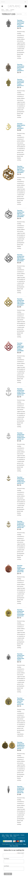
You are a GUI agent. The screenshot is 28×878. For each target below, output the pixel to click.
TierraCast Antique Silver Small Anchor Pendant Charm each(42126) (21, 437)
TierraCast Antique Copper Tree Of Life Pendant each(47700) (21, 569)
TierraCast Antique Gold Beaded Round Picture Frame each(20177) (20, 746)
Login (14, 839)
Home (2, 9)
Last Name (6, 866)
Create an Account (21, 837)
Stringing (22, 835)
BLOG (9, 837)
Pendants (12, 9)
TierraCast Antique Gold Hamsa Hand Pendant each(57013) (20, 83)
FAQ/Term (5, 837)
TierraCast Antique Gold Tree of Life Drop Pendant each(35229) (20, 613)
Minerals (3, 836)
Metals (11, 835)
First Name (6, 858)
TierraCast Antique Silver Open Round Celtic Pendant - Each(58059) (21, 258)
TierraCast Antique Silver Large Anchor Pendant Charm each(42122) (21, 393)
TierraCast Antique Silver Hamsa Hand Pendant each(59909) (20, 24)
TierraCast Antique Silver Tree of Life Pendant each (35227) (20, 658)
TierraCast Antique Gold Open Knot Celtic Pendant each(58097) (20, 170)
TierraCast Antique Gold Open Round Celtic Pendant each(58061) (20, 303)
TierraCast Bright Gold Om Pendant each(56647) (21, 127)
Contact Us (14, 837)
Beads (7, 9)
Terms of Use (15, 845)
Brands (15, 836)
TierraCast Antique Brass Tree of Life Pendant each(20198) (20, 702)
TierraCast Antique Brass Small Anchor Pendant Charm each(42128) (21, 525)
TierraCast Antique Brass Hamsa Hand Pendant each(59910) (20, 68)
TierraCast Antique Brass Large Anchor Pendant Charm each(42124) (21, 481)
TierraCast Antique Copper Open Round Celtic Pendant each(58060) (20, 347)
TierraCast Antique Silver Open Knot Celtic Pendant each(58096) (20, 214)
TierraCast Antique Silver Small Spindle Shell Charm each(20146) (20, 790)
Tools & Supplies (16, 835)
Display (7, 836)
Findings (7, 835)
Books (11, 836)
